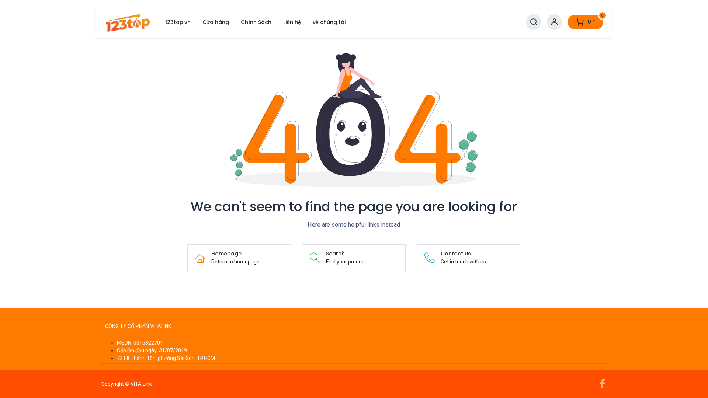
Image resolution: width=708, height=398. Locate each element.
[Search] (533, 22)
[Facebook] (602, 384)
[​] (354, 316)
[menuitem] (178, 22)
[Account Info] (554, 22)
